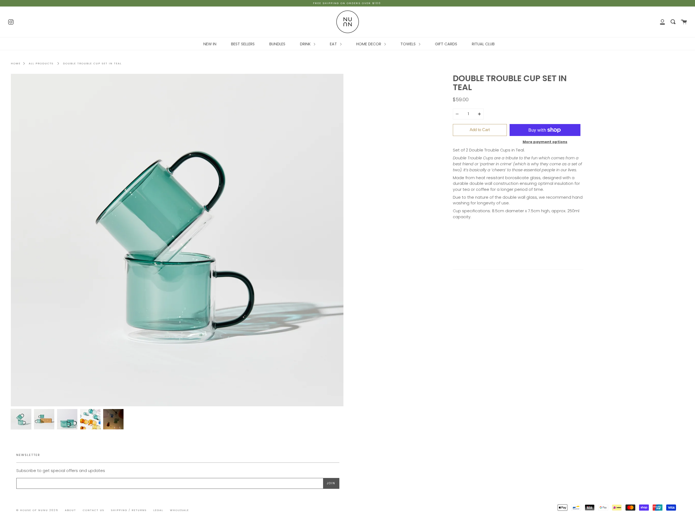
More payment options (545, 141)
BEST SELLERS (243, 44)
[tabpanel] (177, 240)
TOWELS (408, 44)
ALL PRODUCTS (41, 63)
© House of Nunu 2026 (37, 510)
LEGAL (158, 510)
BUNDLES (277, 44)
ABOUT (70, 510)
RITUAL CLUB (483, 44)
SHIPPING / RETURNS (129, 510)
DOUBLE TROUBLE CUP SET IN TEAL (92, 63)
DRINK (306, 44)
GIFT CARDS (446, 44)
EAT (334, 44)
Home (16, 63)
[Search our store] (673, 22)
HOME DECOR (369, 44)
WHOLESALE (179, 510)
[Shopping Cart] (684, 22)
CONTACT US (93, 510)
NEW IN (209, 44)
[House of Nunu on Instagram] (11, 21)
